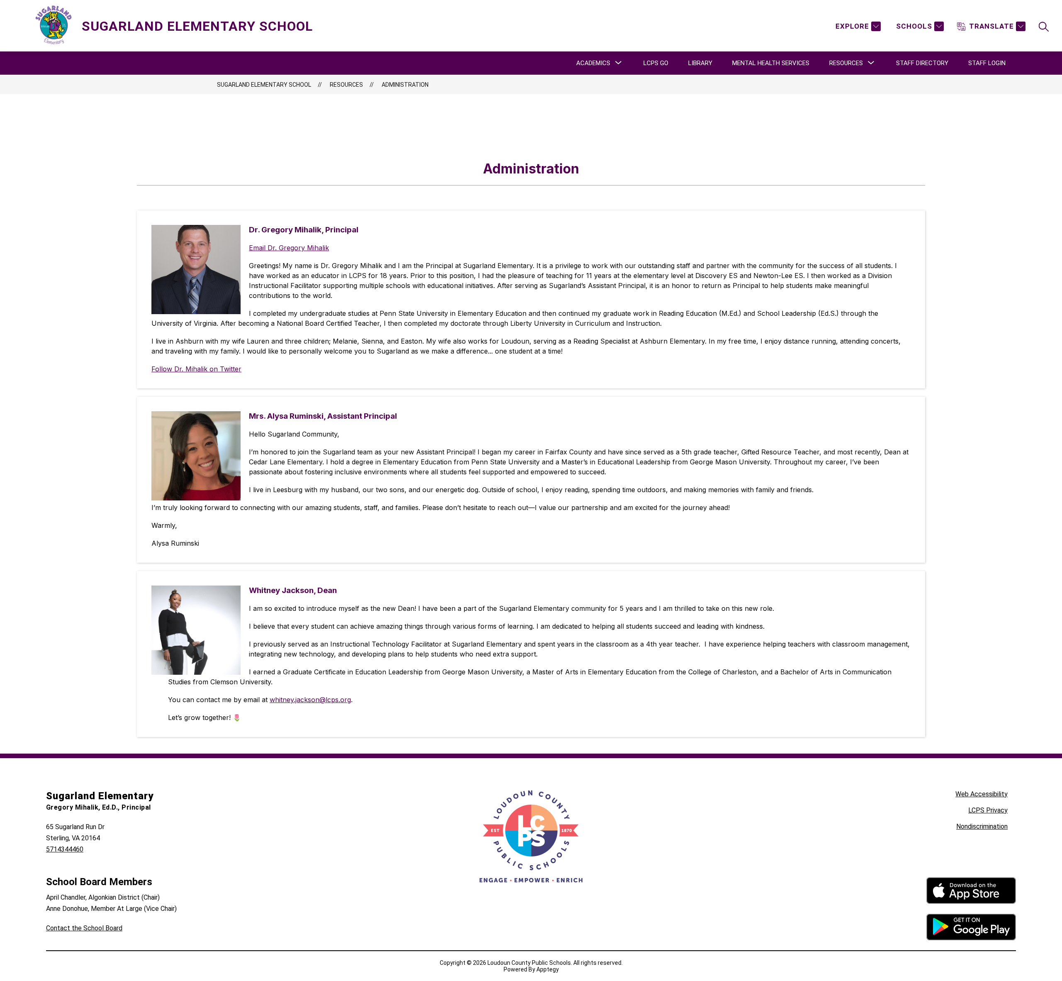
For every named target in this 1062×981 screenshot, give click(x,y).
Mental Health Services (770, 63)
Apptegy (547, 969)
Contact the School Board (84, 928)
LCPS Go (655, 63)
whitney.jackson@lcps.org (310, 699)
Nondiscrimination (982, 826)
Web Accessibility (981, 794)
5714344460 (64, 849)
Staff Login (987, 63)
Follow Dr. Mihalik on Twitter (196, 369)
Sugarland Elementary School (264, 84)
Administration (405, 84)
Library (700, 63)
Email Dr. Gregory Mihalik (289, 248)
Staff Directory (922, 63)
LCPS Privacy (988, 810)
